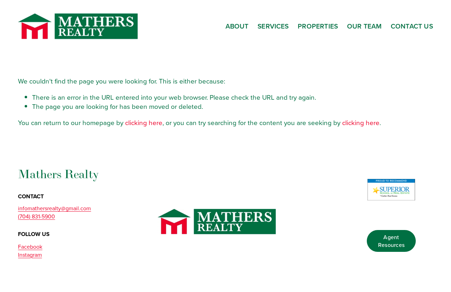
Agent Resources (391, 241)
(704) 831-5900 (36, 216)
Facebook (30, 246)
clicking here (143, 122)
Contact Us (412, 26)
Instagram (30, 255)
